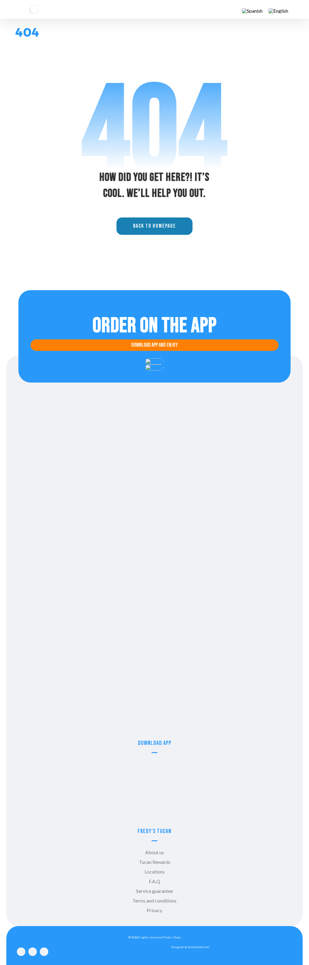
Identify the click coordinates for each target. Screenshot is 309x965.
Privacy (154, 910)
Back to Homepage (154, 226)
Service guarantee (154, 891)
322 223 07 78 (154, 583)
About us (154, 852)
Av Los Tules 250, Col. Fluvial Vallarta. (154, 640)
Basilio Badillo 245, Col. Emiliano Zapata (154, 593)
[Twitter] (44, 951)
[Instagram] (32, 951)
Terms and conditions (154, 900)
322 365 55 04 (154, 631)
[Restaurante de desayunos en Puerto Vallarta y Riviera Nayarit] (34, 9)
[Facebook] (21, 951)
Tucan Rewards (154, 862)
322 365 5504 (154, 484)
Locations (155, 871)
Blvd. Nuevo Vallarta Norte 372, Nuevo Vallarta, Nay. (154, 712)
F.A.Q (154, 881)
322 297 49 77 (154, 702)
